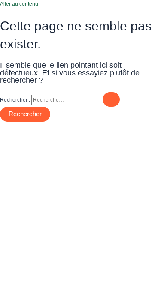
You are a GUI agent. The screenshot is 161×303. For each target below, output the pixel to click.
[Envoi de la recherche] (111, 99)
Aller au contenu (19, 4)
